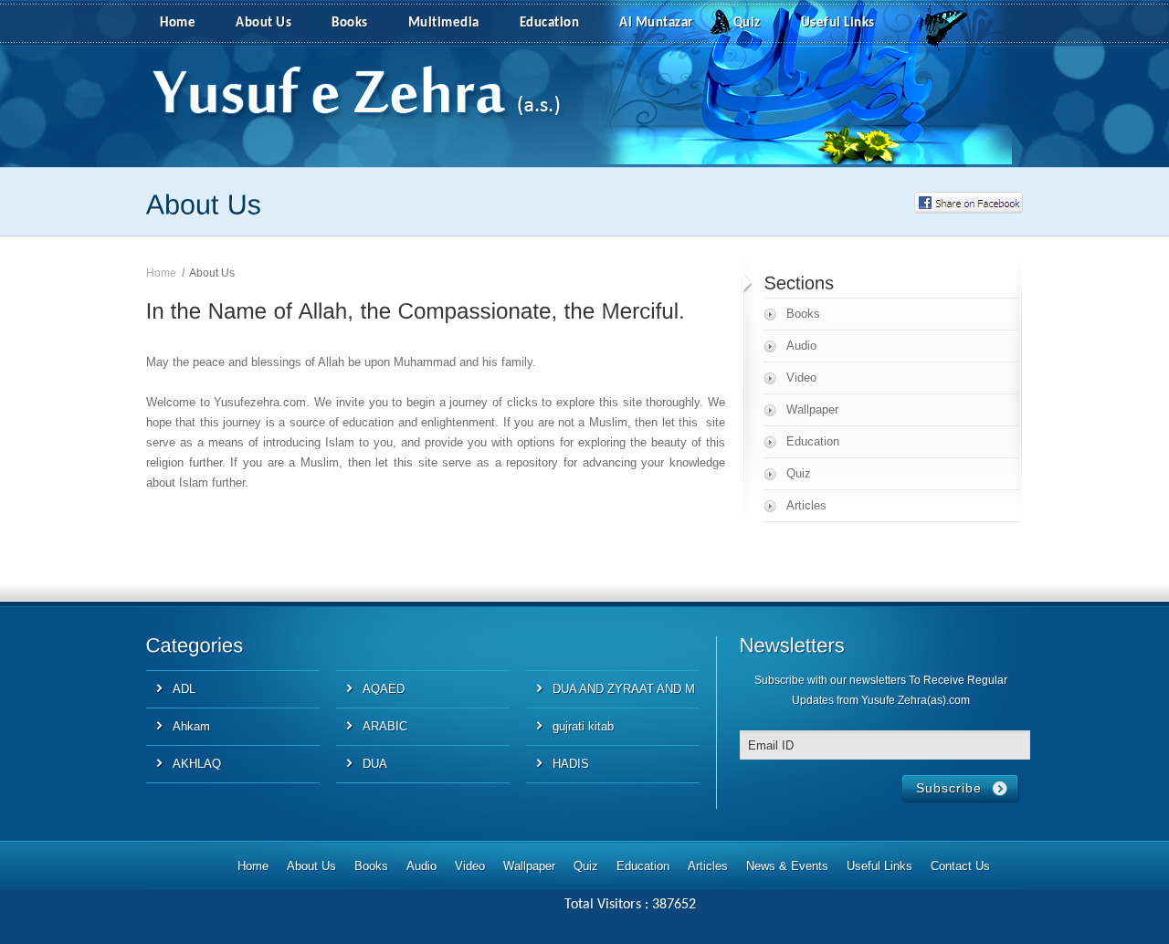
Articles (806, 505)
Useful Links (838, 23)
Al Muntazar (656, 23)
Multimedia (443, 23)
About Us (263, 23)
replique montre (271, 548)
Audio (801, 345)
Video (801, 377)
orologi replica (182, 548)
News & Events (787, 866)
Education (550, 23)
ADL (184, 689)
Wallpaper (812, 409)
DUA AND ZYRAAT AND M (624, 689)
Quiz (747, 23)
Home (177, 23)
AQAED (384, 689)
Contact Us (960, 866)
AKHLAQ (197, 764)
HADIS (571, 764)
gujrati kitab (583, 726)
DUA (375, 764)
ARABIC (385, 726)
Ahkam (191, 726)
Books (350, 23)
